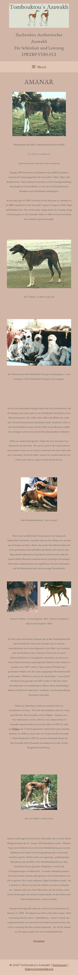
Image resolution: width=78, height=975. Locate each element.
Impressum (60, 965)
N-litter (15, 729)
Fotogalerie (39, 941)
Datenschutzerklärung (39, 969)
